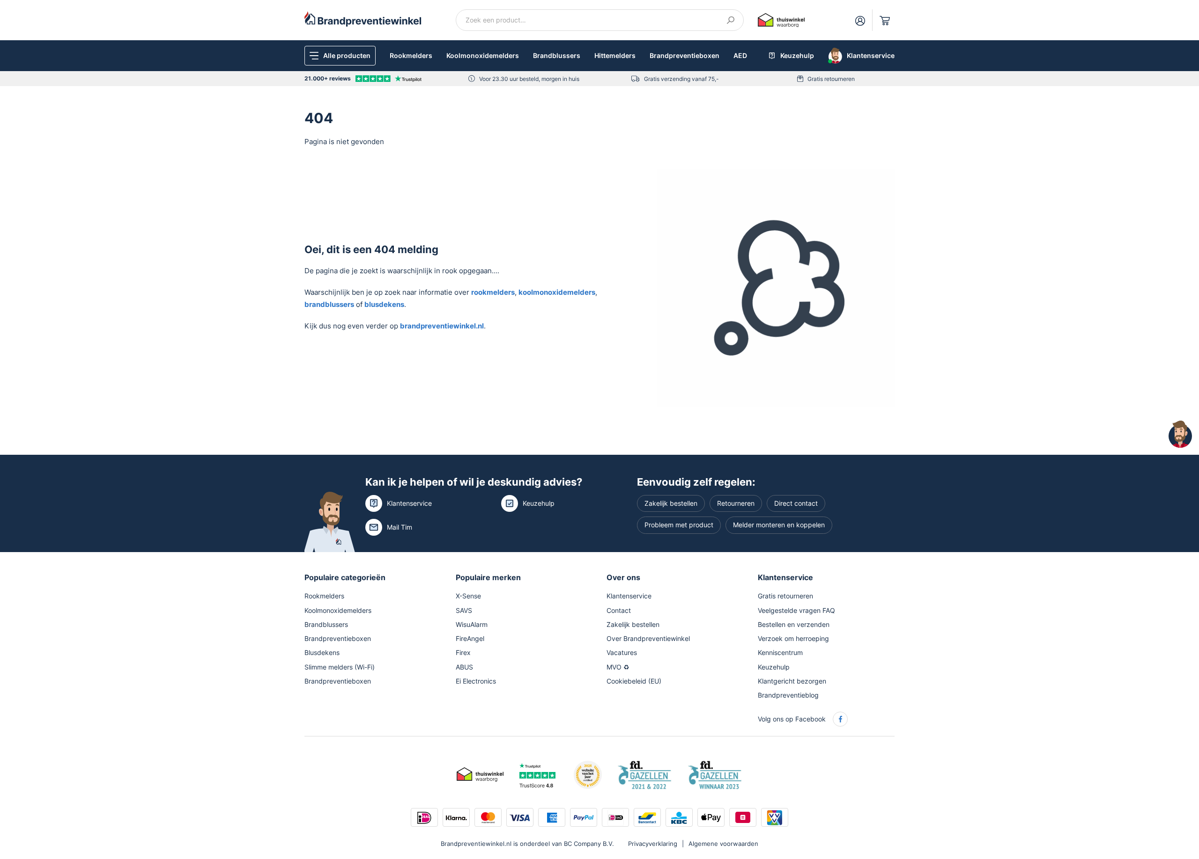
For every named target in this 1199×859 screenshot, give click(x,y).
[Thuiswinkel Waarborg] (781, 19)
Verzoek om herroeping (793, 638)
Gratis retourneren (831, 78)
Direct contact (796, 503)
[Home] (363, 18)
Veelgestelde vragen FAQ (796, 610)
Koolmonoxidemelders (482, 55)
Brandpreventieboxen (684, 55)
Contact (619, 610)
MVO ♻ (618, 667)
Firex (463, 652)
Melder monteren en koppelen (779, 525)
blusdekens (384, 304)
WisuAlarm (472, 624)
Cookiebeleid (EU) (634, 681)
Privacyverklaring (652, 843)
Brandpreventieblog (788, 695)
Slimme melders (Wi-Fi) (339, 667)
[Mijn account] (860, 20)
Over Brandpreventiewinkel (648, 638)
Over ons (623, 577)
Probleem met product (678, 525)
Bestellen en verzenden (793, 624)
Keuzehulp (539, 503)
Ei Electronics (476, 681)
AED (740, 55)
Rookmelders (411, 55)
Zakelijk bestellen (670, 503)
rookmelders (493, 292)
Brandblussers (556, 55)
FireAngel (470, 638)
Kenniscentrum (780, 652)
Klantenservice (409, 503)
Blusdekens (322, 652)
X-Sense (468, 596)
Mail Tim (399, 527)
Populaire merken (488, 577)
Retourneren (736, 503)
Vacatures (622, 652)
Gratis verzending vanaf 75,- (681, 78)
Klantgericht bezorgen (792, 681)
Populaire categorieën (344, 577)
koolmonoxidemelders (556, 292)
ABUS (464, 667)
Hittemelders (615, 55)
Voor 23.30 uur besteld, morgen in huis (529, 78)
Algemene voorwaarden (723, 843)
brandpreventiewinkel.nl (442, 325)
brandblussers (329, 304)
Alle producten (346, 55)
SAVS (464, 610)
